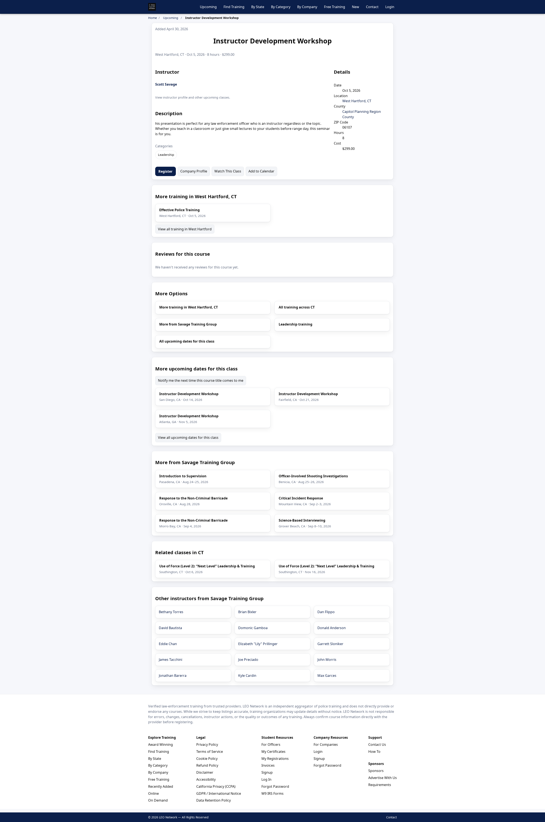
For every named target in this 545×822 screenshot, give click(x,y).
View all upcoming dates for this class (188, 437)
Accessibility (206, 779)
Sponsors (376, 770)
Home (152, 18)
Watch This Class (227, 171)
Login (389, 6)
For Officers (270, 744)
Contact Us (377, 744)
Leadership (166, 155)
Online (153, 793)
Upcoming (208, 6)
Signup (267, 772)
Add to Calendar (261, 171)
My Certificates (273, 751)
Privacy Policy (207, 744)
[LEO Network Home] (152, 7)
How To (374, 751)
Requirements (379, 784)
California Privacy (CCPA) (215, 786)
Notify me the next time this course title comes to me (200, 380)
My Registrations (275, 758)
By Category (280, 6)
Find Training (234, 6)
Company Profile (193, 171)
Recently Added (160, 786)
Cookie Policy (207, 758)
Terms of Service (209, 751)
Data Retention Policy (213, 800)
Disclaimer (204, 772)
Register (165, 171)
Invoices (268, 765)
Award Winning (160, 744)
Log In (266, 779)
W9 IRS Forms (272, 793)
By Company (307, 6)
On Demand (158, 800)
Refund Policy (207, 765)
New (355, 6)
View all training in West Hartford (185, 229)
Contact (372, 6)
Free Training (334, 6)
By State (257, 6)
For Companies (326, 744)
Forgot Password (275, 786)
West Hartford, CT (356, 101)
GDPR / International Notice (218, 793)
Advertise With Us (382, 777)
